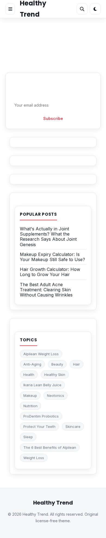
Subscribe (53, 118)
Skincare (73, 426)
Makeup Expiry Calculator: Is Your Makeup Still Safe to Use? (52, 257)
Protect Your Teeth (39, 426)
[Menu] (10, 9)
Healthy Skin (54, 374)
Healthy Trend (53, 502)
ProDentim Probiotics (41, 416)
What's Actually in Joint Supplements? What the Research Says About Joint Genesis (48, 236)
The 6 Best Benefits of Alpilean (49, 447)
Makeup (30, 395)
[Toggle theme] (95, 9)
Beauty (57, 364)
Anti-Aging (32, 364)
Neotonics (55, 395)
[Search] (82, 9)
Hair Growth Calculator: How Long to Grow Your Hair (50, 272)
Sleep (28, 437)
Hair (76, 364)
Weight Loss (33, 458)
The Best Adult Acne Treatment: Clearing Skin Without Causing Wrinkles (46, 290)
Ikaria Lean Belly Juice (42, 385)
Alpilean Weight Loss (41, 354)
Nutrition (30, 406)
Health (28, 374)
